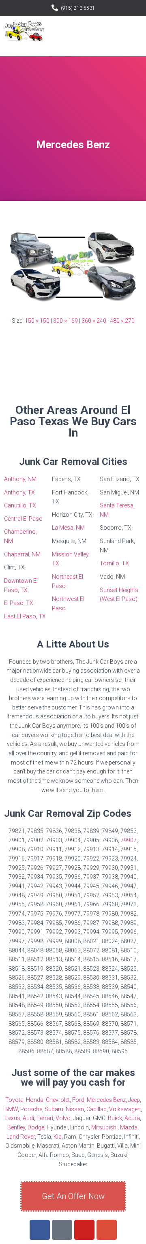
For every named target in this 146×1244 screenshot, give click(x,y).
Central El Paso (23, 518)
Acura (132, 1118)
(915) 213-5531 (78, 8)
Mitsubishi (104, 1127)
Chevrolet (58, 1100)
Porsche (31, 1109)
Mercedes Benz (106, 1100)
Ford (78, 1100)
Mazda (128, 1127)
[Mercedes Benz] (73, 266)
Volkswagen (125, 1109)
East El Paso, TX (25, 616)
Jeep (134, 1100)
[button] (135, 32)
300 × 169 (65, 320)
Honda (34, 1100)
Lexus (12, 1118)
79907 (128, 840)
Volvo (63, 1118)
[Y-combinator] (62, 1230)
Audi (28, 1118)
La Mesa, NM (68, 527)
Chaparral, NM (22, 554)
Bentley (16, 1127)
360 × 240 (94, 320)
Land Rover (20, 1136)
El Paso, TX (18, 603)
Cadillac (96, 1109)
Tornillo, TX (114, 563)
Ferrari (44, 1118)
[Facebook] (40, 1230)
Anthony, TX (19, 492)
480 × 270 (122, 320)
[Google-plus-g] (107, 1230)
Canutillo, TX (20, 505)
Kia (58, 1136)
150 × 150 (37, 320)
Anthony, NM (20, 479)
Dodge (36, 1127)
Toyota (14, 1100)
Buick (115, 1118)
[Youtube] (84, 1230)
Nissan (75, 1109)
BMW (11, 1109)
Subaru (54, 1109)
